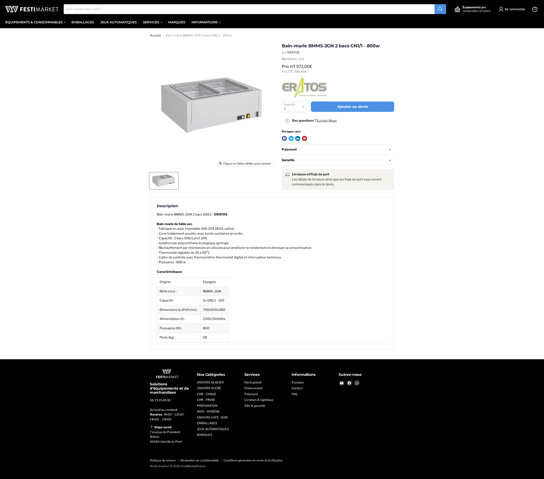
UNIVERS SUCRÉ (209, 388)
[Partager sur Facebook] (284, 138)
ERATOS (293, 52)
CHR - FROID (206, 400)
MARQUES (176, 22)
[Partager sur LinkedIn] (297, 138)
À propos (298, 382)
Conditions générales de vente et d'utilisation (253, 460)
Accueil (155, 35)
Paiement (251, 394)
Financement (253, 388)
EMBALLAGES (82, 22)
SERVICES (151, 22)
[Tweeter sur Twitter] (291, 138)
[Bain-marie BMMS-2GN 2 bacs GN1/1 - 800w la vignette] (163, 180)
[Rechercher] (440, 9)
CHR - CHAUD (206, 394)
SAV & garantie (254, 405)
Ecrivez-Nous (327, 121)
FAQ (294, 394)
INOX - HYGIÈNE (208, 411)
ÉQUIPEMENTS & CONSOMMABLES (34, 22)
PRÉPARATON (207, 405)
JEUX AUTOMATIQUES (118, 22)
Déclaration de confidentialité (199, 460)
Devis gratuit (253, 382)
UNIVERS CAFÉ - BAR (212, 417)
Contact (297, 388)
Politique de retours (163, 460)
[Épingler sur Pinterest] (304, 138)
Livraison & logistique (258, 400)
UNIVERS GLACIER (210, 382)
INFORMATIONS (204, 22)
